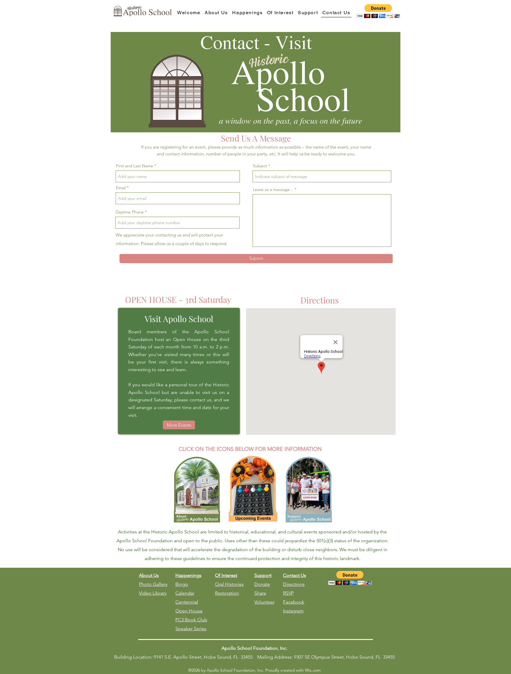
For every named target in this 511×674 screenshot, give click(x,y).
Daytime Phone (130, 212)
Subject (260, 166)
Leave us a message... (273, 189)
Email (121, 188)
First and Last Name (134, 166)
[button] (378, 11)
